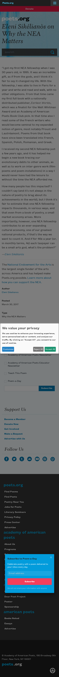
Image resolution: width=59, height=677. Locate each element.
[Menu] (55, 3)
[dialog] (29, 338)
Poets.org (7, 3)
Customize (8, 349)
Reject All (38, 349)
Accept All (50, 349)
